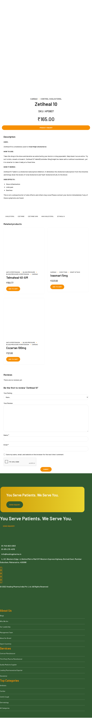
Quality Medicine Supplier (8, 665)
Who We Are (4, 621)
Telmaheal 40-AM (17, 277)
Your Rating (8, 393)
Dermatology (4, 702)
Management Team (6, 632)
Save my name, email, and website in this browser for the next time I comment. (35, 454)
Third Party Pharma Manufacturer (11, 659)
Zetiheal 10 (61, 216)
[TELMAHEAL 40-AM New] (24, 248)
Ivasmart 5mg (59, 275)
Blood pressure (29, 272)
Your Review (8, 403)
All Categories (4, 708)
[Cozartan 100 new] (24, 318)
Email (6, 445)
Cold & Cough (4, 697)
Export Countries (5, 644)
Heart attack (75, 272)
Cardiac (34, 99)
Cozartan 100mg (16, 348)
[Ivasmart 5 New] (68, 248)
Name (6, 435)
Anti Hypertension (13, 272)
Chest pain (63, 272)
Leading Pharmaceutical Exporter (11, 670)
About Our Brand (5, 638)
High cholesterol (47, 216)
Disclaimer (3, 676)
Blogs (2, 616)
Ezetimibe (21, 216)
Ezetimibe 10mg (33, 216)
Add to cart (13, 289)
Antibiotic (3, 685)
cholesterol (9, 216)
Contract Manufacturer (7, 653)
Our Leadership (5, 627)
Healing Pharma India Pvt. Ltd (19, 586)
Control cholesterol (51, 99)
